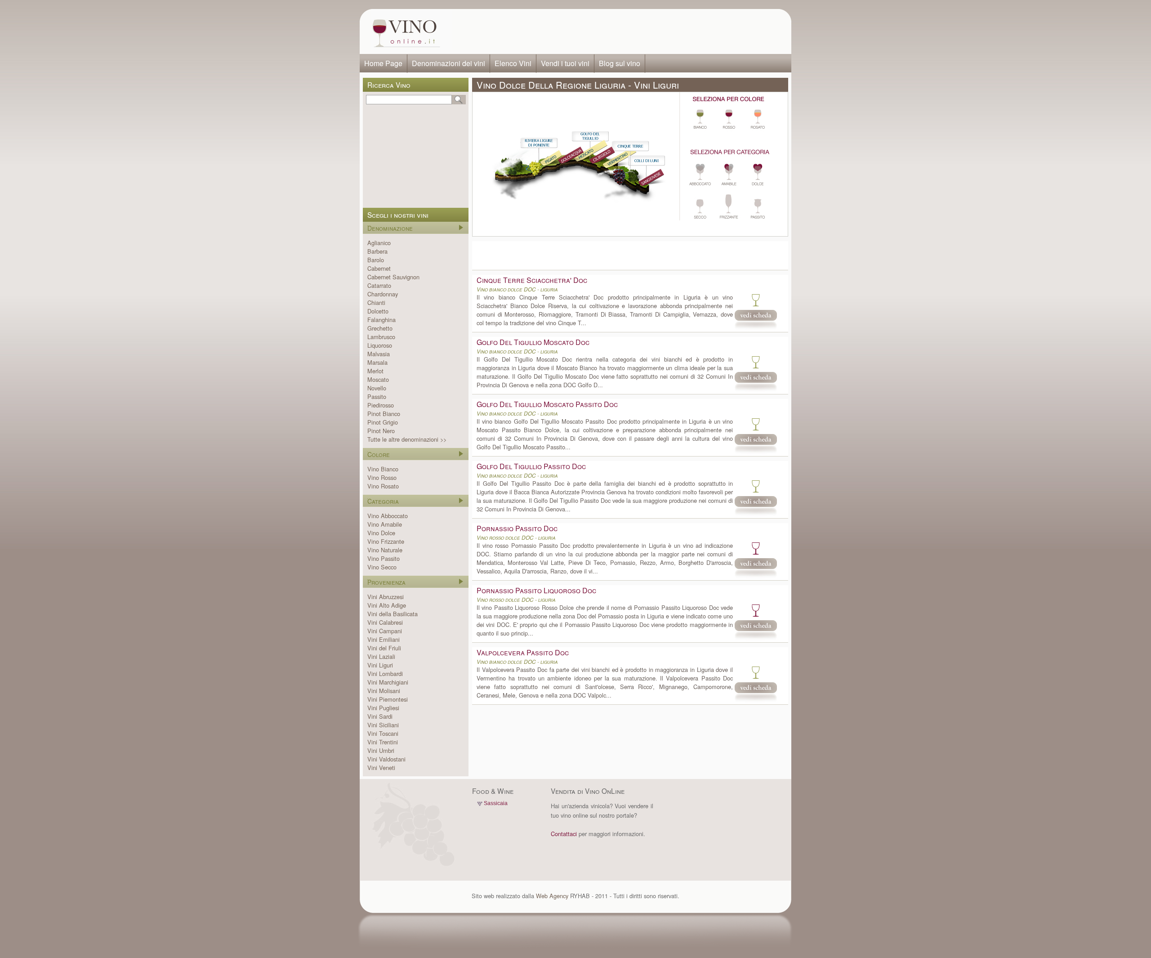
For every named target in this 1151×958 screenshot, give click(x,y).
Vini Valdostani (386, 759)
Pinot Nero (381, 430)
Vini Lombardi (385, 673)
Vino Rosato (383, 486)
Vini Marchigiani (387, 682)
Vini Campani (384, 631)
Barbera (377, 251)
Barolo (375, 259)
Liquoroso (379, 345)
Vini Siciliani (383, 725)
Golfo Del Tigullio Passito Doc (531, 466)
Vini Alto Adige (386, 605)
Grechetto (380, 328)
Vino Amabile (384, 524)
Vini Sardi (380, 716)
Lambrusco (381, 336)
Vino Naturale (384, 550)
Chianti (376, 302)
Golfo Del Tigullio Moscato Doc (533, 342)
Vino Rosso (382, 477)
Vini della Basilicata (392, 613)
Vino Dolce (381, 532)
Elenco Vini (513, 63)
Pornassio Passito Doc (517, 528)
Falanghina (381, 319)
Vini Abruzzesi (385, 596)
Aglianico (379, 242)
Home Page (383, 63)
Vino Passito (383, 558)
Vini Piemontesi (387, 699)
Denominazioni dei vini (448, 63)
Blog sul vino (619, 63)
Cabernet (379, 268)
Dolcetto (377, 311)
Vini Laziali (381, 656)
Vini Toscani (382, 733)
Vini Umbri (380, 750)
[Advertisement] (618, 31)
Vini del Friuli (384, 648)
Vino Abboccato (387, 515)
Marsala (377, 362)
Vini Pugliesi (383, 707)
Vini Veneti (381, 767)
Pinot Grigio (382, 422)
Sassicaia (496, 803)
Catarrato (379, 285)
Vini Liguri (380, 665)
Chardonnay (382, 294)
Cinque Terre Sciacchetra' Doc (532, 280)
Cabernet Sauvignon (393, 277)
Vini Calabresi (385, 622)
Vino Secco (382, 567)
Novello (376, 388)
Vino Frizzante (385, 541)
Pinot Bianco (383, 413)
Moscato (378, 379)
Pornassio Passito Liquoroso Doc (536, 590)
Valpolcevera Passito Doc (523, 652)
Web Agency (552, 895)
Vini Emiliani (383, 639)
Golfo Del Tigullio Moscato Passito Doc (547, 404)
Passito (376, 396)
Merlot (375, 371)
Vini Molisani (383, 690)
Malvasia (378, 353)
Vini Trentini (382, 742)
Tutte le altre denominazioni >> (406, 439)
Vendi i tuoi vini (565, 63)
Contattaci (564, 833)
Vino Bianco (382, 469)
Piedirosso (380, 405)
